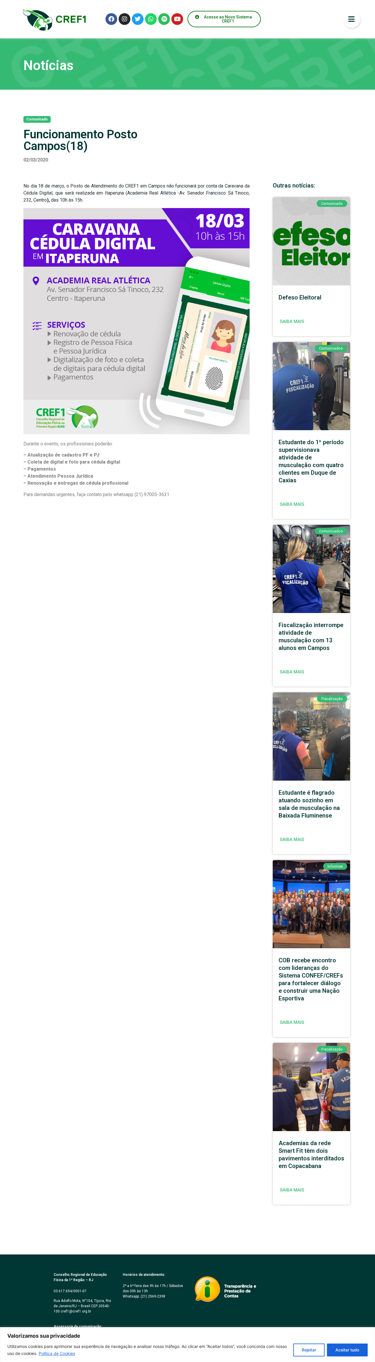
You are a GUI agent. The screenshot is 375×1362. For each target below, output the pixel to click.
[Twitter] (138, 19)
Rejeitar (309, 1349)
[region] (187, 1344)
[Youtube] (177, 19)
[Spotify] (164, 19)
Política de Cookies (57, 1353)
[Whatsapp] (151, 19)
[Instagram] (124, 19)
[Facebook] (111, 19)
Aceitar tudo (347, 1349)
